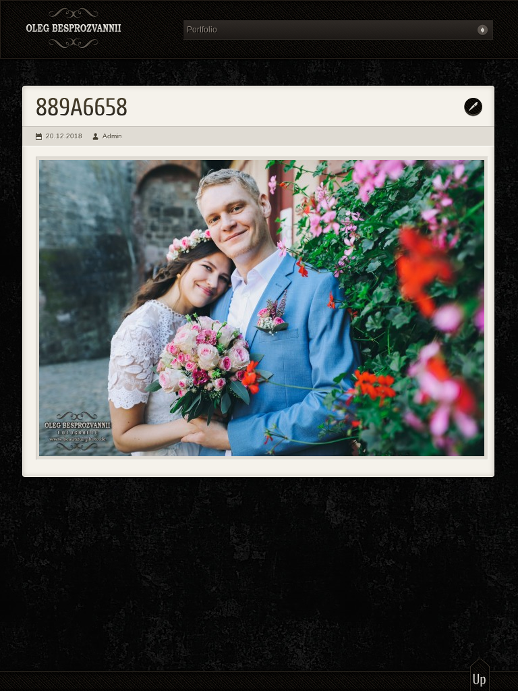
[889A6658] (262, 308)
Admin (112, 136)
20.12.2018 (64, 136)
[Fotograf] (98, 29)
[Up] (480, 674)
